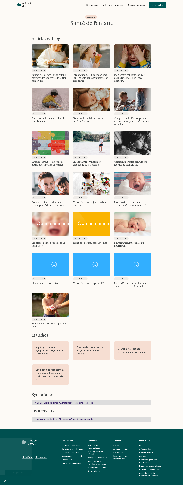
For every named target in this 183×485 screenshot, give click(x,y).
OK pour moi (41, 472)
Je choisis (15, 472)
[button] (92, 5)
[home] (26, 5)
